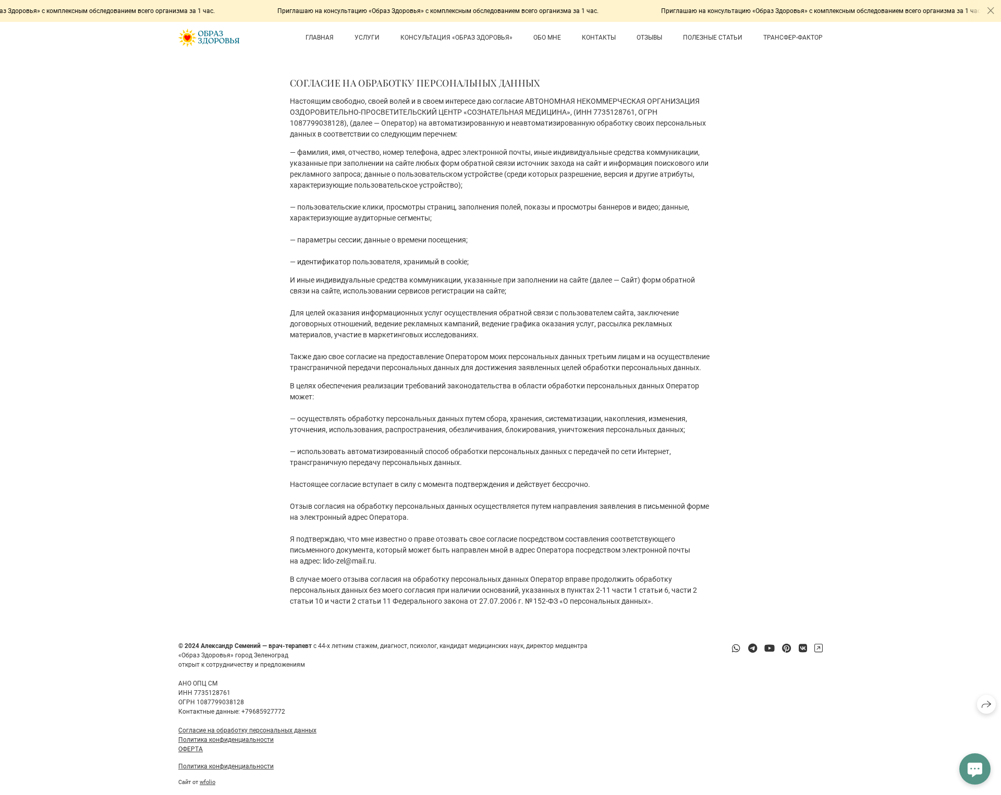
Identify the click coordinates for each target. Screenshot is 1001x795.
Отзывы (649, 37)
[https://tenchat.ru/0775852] (818, 648)
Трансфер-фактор (793, 37)
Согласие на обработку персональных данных (247, 730)
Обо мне (547, 37)
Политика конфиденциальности (226, 739)
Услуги (367, 37)
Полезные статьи (712, 37)
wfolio (207, 782)
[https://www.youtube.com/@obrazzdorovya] (769, 648)
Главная (320, 37)
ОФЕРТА (190, 749)
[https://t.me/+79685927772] (752, 648)
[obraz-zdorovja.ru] (208, 38)
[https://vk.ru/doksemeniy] (803, 648)
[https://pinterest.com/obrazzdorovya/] (786, 648)
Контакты (599, 37)
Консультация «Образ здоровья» (456, 37)
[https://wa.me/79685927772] (736, 648)
